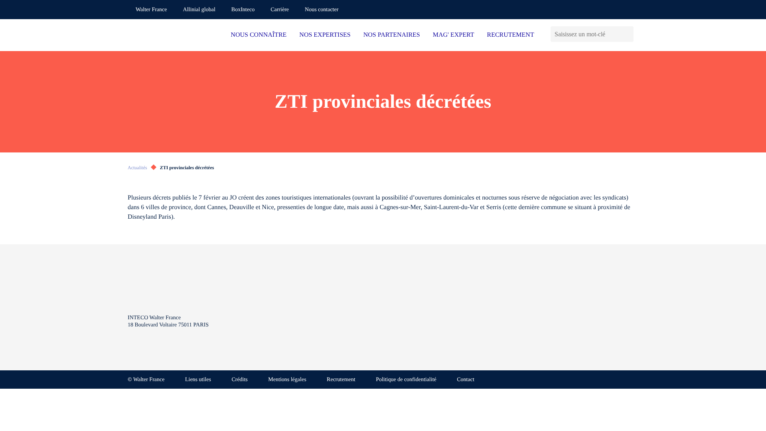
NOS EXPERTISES (324, 35)
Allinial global (199, 10)
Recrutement (341, 380)
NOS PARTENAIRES (391, 35)
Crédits (239, 380)
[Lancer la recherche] (627, 34)
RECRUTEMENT (510, 35)
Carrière (279, 10)
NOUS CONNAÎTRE (258, 35)
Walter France (151, 10)
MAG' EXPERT (453, 35)
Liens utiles (198, 380)
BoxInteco (243, 10)
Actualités (137, 167)
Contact (465, 380)
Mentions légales (287, 380)
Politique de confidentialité (406, 380)
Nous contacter (321, 10)
